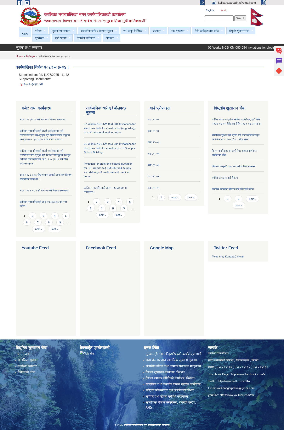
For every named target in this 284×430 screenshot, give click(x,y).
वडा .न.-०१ (153, 119)
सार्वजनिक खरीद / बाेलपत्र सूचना (95, 31)
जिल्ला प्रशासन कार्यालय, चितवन (165, 372)
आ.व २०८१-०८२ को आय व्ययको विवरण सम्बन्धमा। (44, 190)
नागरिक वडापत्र (27, 366)
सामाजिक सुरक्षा (27, 360)
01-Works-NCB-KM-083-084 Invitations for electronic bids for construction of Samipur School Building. (110, 148)
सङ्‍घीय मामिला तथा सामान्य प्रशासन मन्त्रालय (173, 366)
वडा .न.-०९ (153, 153)
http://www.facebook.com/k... (249, 374)
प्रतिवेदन (38, 38)
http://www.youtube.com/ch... (238, 395)
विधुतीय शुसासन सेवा (237, 31)
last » (55, 228)
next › (38, 228)
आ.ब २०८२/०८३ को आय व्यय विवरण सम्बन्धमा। (43, 119)
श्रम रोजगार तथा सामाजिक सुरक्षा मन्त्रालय (171, 360)
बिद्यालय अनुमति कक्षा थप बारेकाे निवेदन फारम (233, 166)
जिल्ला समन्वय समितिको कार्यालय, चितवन (170, 378)
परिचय (37, 31)
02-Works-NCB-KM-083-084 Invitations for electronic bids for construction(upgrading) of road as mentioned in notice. (110, 128)
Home (19, 56)
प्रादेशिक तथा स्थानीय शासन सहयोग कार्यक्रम (173, 384)
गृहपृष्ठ (25, 33)
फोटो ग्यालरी (59, 38)
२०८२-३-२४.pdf (33, 84)
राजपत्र (155, 31)
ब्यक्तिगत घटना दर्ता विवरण (225, 177)
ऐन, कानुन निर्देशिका (131, 31)
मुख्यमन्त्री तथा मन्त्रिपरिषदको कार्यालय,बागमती (174, 354)
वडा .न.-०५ (153, 187)
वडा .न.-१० (153, 130)
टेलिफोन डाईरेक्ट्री (84, 38)
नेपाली (223, 10)
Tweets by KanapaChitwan (228, 256)
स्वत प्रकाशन (176, 31)
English (210, 10)
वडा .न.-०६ (153, 176)
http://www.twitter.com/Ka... (235, 381)
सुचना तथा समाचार (59, 31)
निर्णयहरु (108, 38)
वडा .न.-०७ (153, 165)
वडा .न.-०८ (153, 142)
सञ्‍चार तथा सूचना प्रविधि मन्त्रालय (167, 396)
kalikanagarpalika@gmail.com (236, 388)
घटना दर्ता (24, 354)
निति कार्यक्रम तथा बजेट (205, 31)
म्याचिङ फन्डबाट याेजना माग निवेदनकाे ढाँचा (233, 189)
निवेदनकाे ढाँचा (26, 372)
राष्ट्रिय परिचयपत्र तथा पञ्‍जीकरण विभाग (170, 390)
